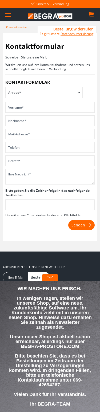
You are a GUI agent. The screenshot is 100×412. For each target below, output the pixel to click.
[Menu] (8, 14)
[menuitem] (8, 14)
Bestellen (39, 277)
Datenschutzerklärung (77, 34)
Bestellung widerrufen (73, 29)
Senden (78, 224)
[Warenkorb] (91, 14)
